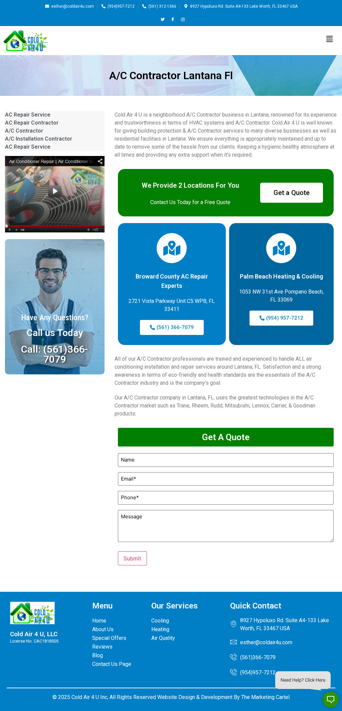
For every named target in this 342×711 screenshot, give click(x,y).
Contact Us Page (111, 664)
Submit (132, 558)
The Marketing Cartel (265, 697)
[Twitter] (163, 19)
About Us (103, 629)
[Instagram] (183, 19)
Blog (97, 655)
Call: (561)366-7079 (54, 354)
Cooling (160, 620)
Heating (160, 629)
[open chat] (331, 700)
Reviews (102, 647)
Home (99, 620)
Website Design (176, 697)
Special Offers (109, 638)
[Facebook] (173, 19)
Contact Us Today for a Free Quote (190, 202)
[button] (329, 39)
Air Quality (163, 638)
